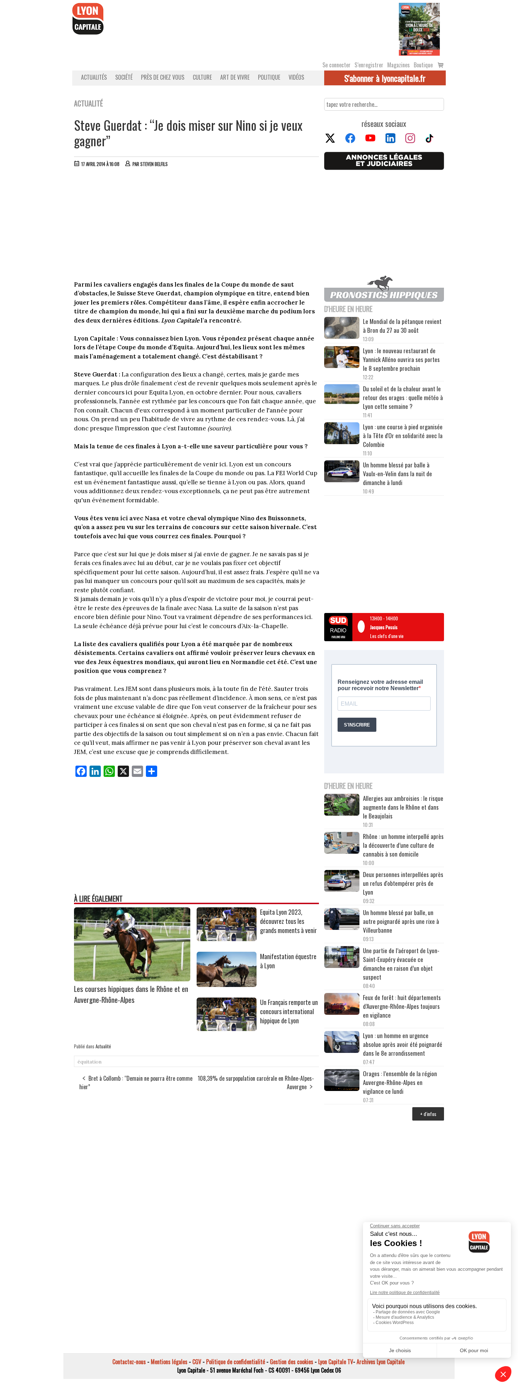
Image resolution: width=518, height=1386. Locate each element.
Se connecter (336, 65)
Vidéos (296, 77)
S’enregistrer (368, 65)
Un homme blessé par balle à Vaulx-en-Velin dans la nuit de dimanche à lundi (397, 473)
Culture (202, 77)
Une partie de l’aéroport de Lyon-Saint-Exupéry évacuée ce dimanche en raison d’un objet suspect (401, 963)
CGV (196, 1361)
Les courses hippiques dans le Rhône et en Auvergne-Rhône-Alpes (131, 994)
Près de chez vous (162, 77)
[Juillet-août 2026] (419, 28)
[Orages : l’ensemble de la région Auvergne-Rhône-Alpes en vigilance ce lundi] (341, 1081)
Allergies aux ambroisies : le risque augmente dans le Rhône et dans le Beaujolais (403, 807)
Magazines (398, 65)
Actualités (94, 77)
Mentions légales (169, 1361)
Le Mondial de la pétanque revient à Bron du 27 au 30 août (402, 326)
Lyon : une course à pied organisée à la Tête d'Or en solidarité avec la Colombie (403, 435)
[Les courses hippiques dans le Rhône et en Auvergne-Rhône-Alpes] (132, 979)
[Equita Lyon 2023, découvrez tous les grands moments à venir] (227, 938)
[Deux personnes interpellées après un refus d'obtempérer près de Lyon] (341, 882)
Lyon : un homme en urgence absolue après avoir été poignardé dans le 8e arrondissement (402, 1044)
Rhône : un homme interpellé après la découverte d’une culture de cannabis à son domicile (403, 845)
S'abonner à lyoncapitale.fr (385, 78)
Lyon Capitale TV (335, 1361)
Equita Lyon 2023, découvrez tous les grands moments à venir (289, 921)
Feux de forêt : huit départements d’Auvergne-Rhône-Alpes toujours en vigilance (402, 1006)
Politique (269, 77)
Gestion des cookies (291, 1361)
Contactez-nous (129, 1361)
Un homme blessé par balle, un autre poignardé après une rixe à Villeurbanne (401, 921)
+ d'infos (428, 1113)
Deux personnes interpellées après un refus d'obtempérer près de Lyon (403, 883)
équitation (89, 1062)
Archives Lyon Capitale (381, 1361)
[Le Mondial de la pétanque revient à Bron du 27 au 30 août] (341, 329)
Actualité (103, 1046)
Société (123, 77)
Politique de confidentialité (235, 1361)
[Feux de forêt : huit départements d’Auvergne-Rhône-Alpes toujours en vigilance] (341, 1005)
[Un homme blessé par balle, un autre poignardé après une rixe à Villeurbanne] (341, 920)
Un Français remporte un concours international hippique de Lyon (289, 1011)
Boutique (423, 65)
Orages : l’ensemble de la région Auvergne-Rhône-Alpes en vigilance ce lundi (400, 1082)
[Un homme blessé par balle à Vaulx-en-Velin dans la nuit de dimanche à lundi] (341, 472)
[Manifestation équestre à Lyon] (227, 984)
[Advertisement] (196, 225)
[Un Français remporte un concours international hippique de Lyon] (227, 1028)
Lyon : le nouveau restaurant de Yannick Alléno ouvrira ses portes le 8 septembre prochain (401, 359)
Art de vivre (234, 77)
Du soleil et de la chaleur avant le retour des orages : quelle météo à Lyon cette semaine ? (403, 397)
